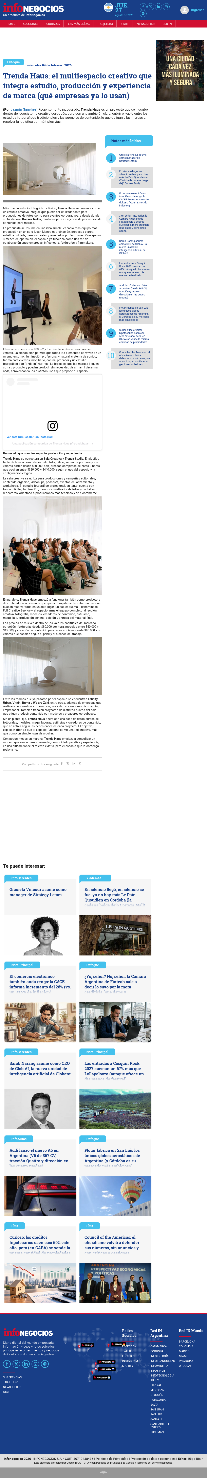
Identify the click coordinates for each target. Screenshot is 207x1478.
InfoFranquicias (162, 1361)
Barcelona (187, 1341)
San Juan (157, 1409)
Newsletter (146, 24)
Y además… (95, 878)
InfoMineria (159, 1365)
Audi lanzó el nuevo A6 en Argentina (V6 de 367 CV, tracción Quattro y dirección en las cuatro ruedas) (133, 291)
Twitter (128, 1351)
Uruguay (185, 1365)
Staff (125, 24)
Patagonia (158, 1399)
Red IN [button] (167, 24)
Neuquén (156, 1395)
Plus (14, 1226)
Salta (154, 1404)
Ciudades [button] (53, 24)
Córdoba (157, 1351)
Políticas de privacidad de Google (115, 1462)
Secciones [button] (30, 24)
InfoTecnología (162, 1375)
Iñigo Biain (195, 1459)
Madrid (184, 1351)
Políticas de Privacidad (112, 1459)
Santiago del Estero (160, 1425)
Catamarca (158, 1346)
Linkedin (128, 1356)
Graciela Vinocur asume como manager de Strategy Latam (133, 157)
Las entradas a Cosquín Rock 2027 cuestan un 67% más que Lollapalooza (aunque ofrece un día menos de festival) (134, 269)
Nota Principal (22, 965)
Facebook (129, 1346)
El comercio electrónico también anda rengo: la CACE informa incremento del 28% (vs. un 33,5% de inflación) (134, 199)
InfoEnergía (159, 1356)
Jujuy (154, 1380)
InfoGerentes (21, 878)
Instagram (130, 1361)
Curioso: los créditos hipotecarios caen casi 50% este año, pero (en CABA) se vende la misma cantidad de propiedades (134, 336)
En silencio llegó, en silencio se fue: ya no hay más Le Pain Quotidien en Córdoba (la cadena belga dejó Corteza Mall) (133, 177)
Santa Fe (156, 1419)
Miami (183, 1356)
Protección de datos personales (153, 1459)
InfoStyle (157, 1370)
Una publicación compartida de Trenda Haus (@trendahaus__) (52, 443)
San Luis (156, 1414)
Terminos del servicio (148, 1462)
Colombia (186, 1346)
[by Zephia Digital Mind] (103, 1473)
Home (10, 24)
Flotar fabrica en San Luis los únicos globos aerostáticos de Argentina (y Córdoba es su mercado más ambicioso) (134, 313)
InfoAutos (18, 1139)
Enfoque (13, 62)
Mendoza (157, 1390)
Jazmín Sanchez (23, 109)
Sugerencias (12, 1377)
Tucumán (157, 1432)
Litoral (156, 1385)
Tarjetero (105, 24)
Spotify (127, 1365)
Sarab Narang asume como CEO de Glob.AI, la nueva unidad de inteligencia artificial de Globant (133, 247)
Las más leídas (79, 24)
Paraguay (186, 1361)
